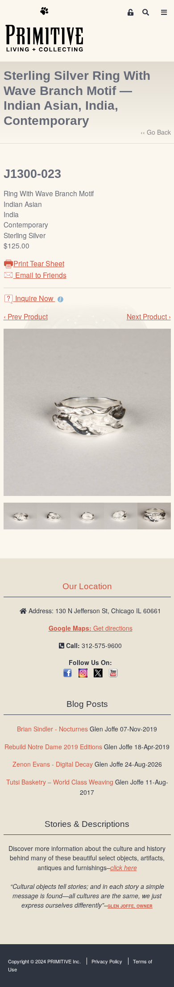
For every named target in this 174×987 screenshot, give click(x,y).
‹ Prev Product (26, 316)
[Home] (51, 30)
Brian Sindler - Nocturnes (52, 728)
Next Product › (149, 316)
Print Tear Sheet (38, 263)
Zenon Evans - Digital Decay (52, 764)
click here (123, 867)
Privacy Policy (106, 961)
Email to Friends (39, 275)
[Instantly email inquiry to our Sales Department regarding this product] (60, 299)
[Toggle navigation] (163, 12)
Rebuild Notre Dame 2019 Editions (53, 746)
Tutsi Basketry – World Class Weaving (59, 781)
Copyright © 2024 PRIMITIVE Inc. (44, 961)
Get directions (91, 628)
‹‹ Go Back (156, 132)
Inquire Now (34, 298)
